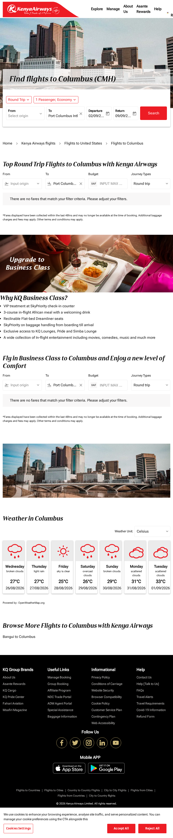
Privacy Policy (100, 677)
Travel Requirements (150, 703)
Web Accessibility (103, 723)
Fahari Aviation (13, 703)
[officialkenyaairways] (88, 742)
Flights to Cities (53, 790)
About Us (128, 9)
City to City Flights (115, 790)
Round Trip (16, 99)
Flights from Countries (71, 795)
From (12, 111)
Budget (93, 174)
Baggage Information (62, 716)
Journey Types (141, 174)
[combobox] (24, 183)
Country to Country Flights (84, 790)
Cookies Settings (18, 828)
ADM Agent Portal (60, 703)
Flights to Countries (28, 790)
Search (153, 113)
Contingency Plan (103, 716)
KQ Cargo (9, 690)
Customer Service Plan (106, 710)
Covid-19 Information (151, 710)
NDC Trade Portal (59, 697)
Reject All (152, 828)
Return (120, 111)
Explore (97, 9)
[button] (56, 99)
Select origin (18, 116)
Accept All (121, 828)
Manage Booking (59, 677)
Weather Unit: (124, 531)
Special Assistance (60, 710)
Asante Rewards (143, 9)
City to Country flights (102, 795)
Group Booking (58, 684)
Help (158, 9)
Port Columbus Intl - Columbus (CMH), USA (63, 116)
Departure (95, 111)
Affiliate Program (59, 690)
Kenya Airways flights (38, 143)
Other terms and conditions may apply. (60, 219)
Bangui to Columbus (19, 637)
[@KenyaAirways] (75, 742)
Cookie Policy (100, 703)
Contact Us (144, 677)
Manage (113, 9)
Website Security (102, 690)
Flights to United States (83, 143)
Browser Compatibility (106, 697)
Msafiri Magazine (15, 710)
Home (7, 143)
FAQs (140, 690)
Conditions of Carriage (106, 684)
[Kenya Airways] (61, 742)
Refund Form (146, 716)
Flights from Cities (142, 790)
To (50, 111)
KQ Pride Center (13, 697)
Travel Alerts (145, 697)
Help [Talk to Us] (148, 684)
